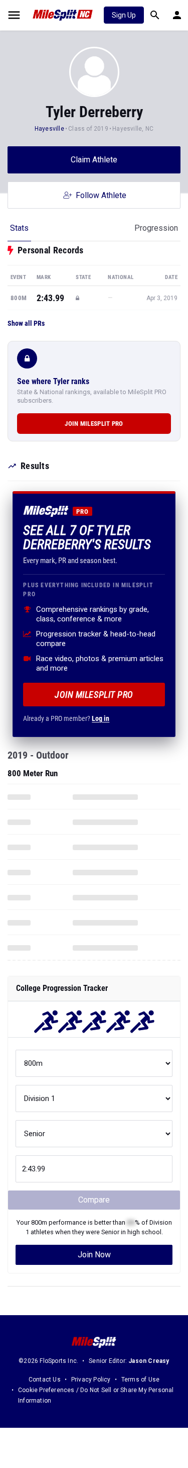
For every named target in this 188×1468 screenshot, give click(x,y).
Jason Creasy (148, 1360)
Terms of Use (140, 1379)
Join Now (94, 1254)
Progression (156, 228)
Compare (94, 1200)
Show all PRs (26, 323)
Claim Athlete (94, 159)
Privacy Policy (91, 1379)
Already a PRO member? (66, 718)
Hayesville (49, 128)
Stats (19, 228)
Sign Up (124, 15)
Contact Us (45, 1379)
